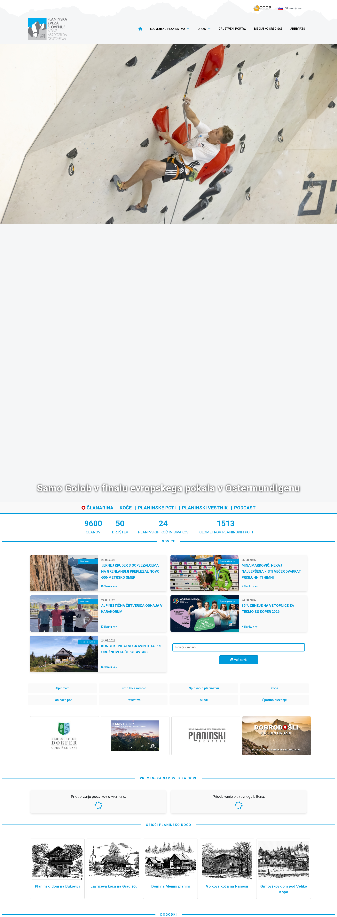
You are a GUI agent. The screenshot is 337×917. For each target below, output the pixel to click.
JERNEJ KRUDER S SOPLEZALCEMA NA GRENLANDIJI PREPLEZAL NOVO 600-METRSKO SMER (130, 571)
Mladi (204, 700)
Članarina (99, 508)
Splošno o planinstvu (204, 688)
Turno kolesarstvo (133, 688)
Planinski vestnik (205, 508)
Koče (126, 508)
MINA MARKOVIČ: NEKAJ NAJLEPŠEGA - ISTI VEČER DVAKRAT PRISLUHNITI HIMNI (271, 571)
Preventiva (133, 700)
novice (168, 541)
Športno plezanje (274, 700)
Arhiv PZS (297, 28)
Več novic (240, 660)
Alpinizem (62, 688)
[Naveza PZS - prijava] (262, 8)
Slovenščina (293, 8)
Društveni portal (232, 28)
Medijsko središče (268, 28)
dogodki (168, 914)
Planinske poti (157, 508)
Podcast (245, 508)
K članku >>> (109, 586)
